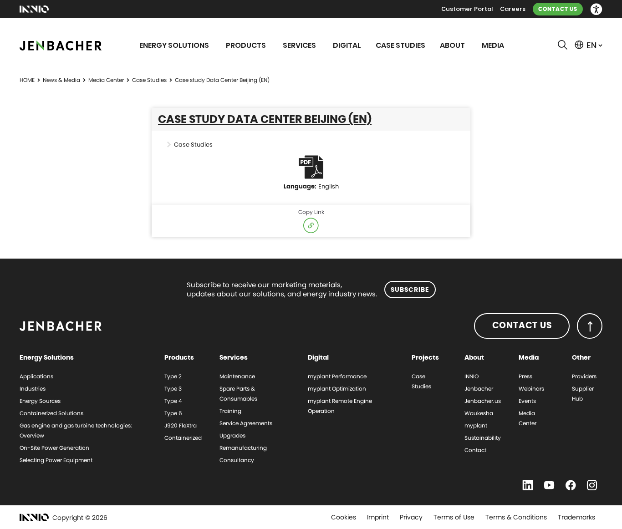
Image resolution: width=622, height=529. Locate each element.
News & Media (61, 80)
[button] (596, 9)
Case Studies (149, 80)
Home (27, 80)
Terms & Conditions (516, 517)
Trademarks (576, 517)
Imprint (378, 517)
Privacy (411, 517)
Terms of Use (453, 517)
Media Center (106, 80)
